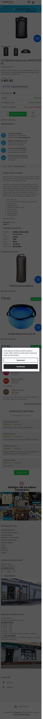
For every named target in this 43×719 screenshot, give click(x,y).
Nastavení (21, 360)
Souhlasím (20, 366)
